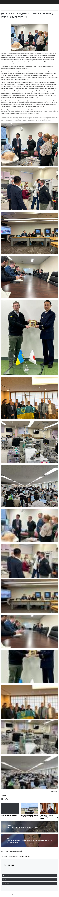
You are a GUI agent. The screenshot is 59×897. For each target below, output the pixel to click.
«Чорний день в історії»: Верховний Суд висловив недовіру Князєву (49, 817)
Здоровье (4, 795)
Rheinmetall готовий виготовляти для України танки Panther (29, 816)
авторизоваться (25, 856)
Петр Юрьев (17, 20)
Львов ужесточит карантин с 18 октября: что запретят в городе (9, 816)
